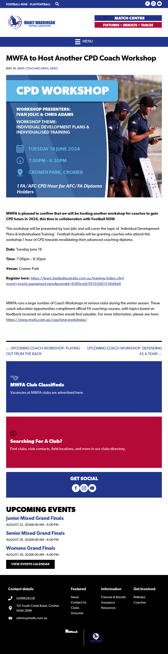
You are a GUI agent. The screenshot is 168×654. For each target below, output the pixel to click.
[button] (30, 564)
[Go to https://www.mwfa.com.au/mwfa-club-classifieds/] (84, 386)
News (54, 68)
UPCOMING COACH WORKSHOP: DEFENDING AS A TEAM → (124, 351)
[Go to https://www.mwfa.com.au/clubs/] (84, 442)
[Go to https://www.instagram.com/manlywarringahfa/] (153, 4)
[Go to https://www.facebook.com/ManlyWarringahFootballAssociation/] (147, 4)
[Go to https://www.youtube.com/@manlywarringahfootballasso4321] (159, 4)
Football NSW (16, 4)
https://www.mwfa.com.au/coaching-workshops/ (46, 320)
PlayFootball (40, 4)
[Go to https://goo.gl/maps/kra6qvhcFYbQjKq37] (36, 608)
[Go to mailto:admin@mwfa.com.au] (36, 618)
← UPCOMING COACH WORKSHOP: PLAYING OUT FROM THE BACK (43, 351)
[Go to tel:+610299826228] (36, 598)
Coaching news (37, 68)
